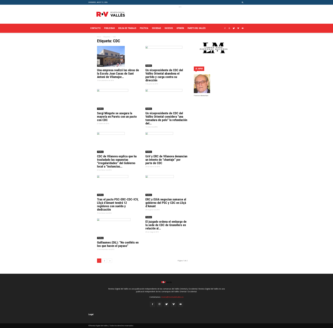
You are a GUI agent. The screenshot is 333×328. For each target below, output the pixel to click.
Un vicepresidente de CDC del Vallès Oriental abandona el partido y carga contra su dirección (164, 75)
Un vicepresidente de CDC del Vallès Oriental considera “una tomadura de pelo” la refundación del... (166, 118)
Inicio (99, 37)
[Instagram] (229, 28)
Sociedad (156, 28)
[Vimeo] (238, 28)
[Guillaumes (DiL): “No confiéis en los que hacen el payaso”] (118, 228)
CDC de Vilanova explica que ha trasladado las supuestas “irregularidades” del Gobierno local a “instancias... (117, 161)
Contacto (95, 28)
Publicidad (109, 28)
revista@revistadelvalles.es (172, 297)
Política (144, 28)
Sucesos (169, 28)
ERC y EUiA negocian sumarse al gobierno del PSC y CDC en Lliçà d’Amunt (165, 203)
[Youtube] (243, 28)
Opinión (180, 28)
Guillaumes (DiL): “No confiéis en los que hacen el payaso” (118, 244)
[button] (243, 2)
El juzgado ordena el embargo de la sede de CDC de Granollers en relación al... (166, 225)
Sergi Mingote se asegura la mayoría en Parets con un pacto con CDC (117, 116)
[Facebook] (225, 28)
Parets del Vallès (197, 28)
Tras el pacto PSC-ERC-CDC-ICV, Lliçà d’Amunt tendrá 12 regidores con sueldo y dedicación (118, 204)
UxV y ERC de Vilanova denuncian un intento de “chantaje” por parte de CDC (166, 159)
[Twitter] (234, 28)
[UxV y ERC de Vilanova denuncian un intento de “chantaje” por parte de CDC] (166, 142)
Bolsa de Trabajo (127, 28)
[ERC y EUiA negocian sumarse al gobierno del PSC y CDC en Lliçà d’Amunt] (166, 185)
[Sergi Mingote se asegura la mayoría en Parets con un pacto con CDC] (118, 99)
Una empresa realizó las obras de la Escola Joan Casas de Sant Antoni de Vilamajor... (118, 73)
